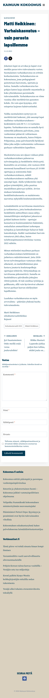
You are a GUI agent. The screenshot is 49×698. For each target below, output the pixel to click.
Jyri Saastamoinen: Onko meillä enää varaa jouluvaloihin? (13, 343)
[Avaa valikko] (43, 5)
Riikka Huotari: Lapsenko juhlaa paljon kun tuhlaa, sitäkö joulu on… (36, 343)
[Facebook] (6, 58)
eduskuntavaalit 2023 (13, 326)
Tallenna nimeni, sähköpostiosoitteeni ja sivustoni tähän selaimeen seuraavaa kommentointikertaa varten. (22, 443)
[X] (10, 58)
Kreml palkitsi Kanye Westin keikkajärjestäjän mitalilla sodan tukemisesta (18, 579)
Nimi (6, 410)
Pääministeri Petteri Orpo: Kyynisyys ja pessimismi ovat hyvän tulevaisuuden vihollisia (21, 516)
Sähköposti (9, 422)
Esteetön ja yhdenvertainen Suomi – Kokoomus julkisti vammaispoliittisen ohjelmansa (21, 493)
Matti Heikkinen (31, 326)
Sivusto (6, 434)
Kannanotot (9, 18)
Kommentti (9, 374)
